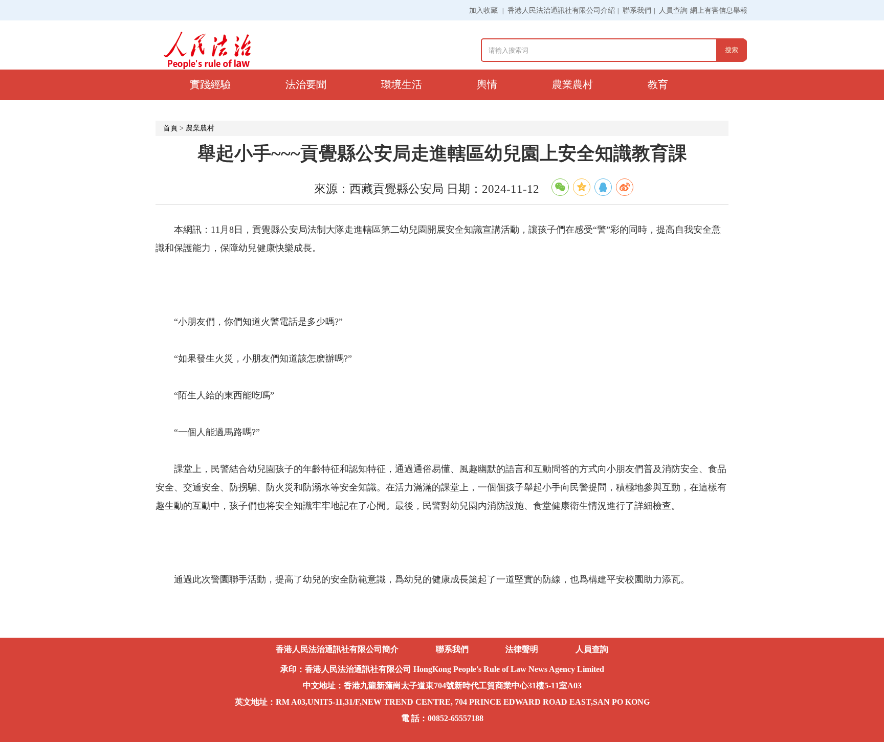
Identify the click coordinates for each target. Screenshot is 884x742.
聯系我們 (637, 10)
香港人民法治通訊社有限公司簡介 (337, 649)
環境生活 (401, 84)
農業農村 (572, 84)
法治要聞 (305, 84)
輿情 (487, 84)
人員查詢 (673, 10)
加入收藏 (483, 10)
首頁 (170, 128)
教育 (658, 84)
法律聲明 (521, 649)
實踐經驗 (210, 84)
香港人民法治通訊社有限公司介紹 (561, 10)
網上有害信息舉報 (718, 10)
